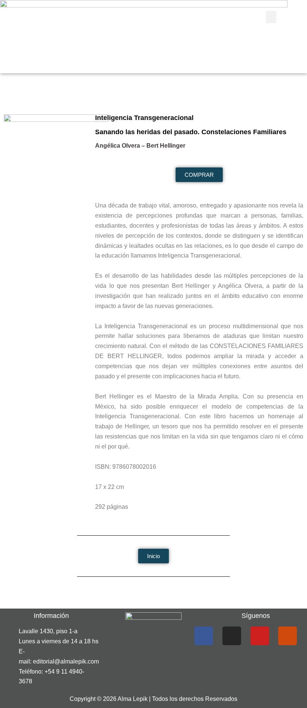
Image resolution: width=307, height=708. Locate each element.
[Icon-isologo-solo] (287, 636)
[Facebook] (203, 636)
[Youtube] (259, 636)
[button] (271, 17)
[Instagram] (231, 636)
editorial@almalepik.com (66, 661)
